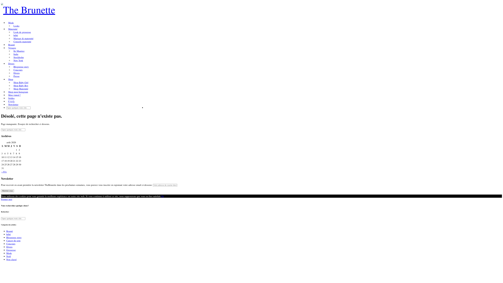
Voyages (12, 47)
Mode (11, 22)
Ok (162, 196)
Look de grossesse (22, 32)
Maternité (12, 29)
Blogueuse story (21, 66)
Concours (18, 69)
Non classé (11, 259)
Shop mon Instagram (18, 91)
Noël (8, 256)
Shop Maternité (20, 88)
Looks (16, 25)
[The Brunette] (28, 9)
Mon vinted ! (14, 95)
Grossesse (11, 250)
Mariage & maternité (23, 38)
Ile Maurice (18, 51)
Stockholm (18, 57)
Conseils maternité (22, 41)
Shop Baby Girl (20, 82)
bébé (15, 35)
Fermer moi (6, 199)
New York (18, 60)
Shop (10, 79)
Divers (11, 63)
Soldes (11, 98)
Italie (15, 54)
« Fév (4, 171)
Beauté (11, 44)
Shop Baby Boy (20, 85)
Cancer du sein (13, 240)
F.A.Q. (11, 101)
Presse (16, 76)
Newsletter (13, 104)
